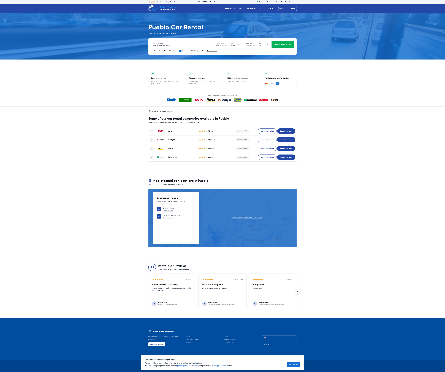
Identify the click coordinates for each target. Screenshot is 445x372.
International (230, 8)
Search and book (286, 131)
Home (154, 111)
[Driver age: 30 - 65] (180, 51)
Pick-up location (158, 43)
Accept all (293, 364)
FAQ (240, 8)
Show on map (168, 211)
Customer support (253, 8)
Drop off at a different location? (165, 51)
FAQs (188, 337)
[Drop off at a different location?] (152, 51)
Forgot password (230, 340)
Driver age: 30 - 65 (189, 51)
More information (267, 131)
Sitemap (189, 342)
